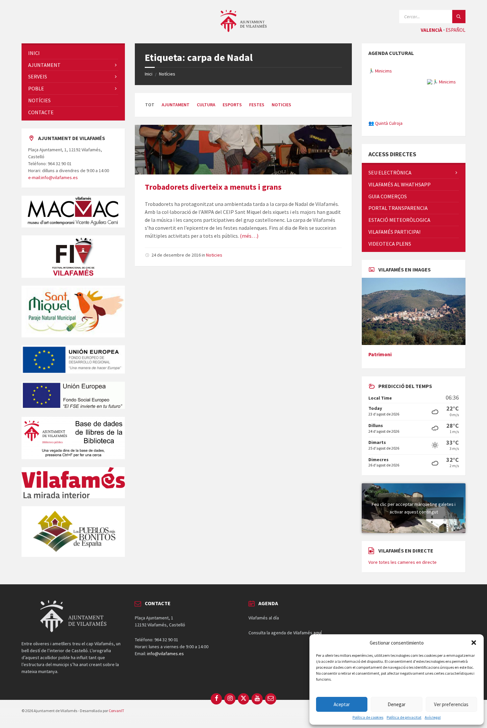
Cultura (206, 105)
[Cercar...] (458, 16)
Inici (148, 74)
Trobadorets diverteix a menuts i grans (213, 187)
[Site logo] (243, 30)
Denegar (397, 704)
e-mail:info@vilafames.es (53, 177)
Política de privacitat (404, 717)
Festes (256, 105)
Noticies (281, 105)
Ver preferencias (451, 704)
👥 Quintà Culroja (385, 117)
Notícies (167, 74)
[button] (473, 642)
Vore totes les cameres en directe (402, 599)
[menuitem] (73, 53)
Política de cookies (367, 717)
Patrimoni (380, 391)
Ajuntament (175, 105)
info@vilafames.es (165, 690)
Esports (232, 105)
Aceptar (342, 704)
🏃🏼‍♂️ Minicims (380, 65)
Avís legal (433, 717)
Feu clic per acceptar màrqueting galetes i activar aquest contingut (414, 544)
